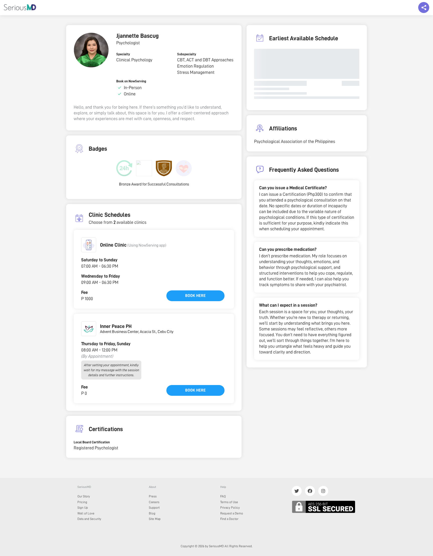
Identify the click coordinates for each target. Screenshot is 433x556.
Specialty (123, 54)
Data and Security (89, 518)
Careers (154, 502)
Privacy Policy (230, 507)
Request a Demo (231, 513)
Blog (152, 513)
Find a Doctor (229, 518)
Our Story (83, 496)
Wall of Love (85, 513)
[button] (88, 244)
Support (154, 507)
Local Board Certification (92, 442)
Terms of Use (229, 502)
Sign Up (82, 507)
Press (153, 496)
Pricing (82, 502)
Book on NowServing (131, 81)
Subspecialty (186, 54)
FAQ (223, 496)
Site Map (155, 518)
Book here (195, 296)
